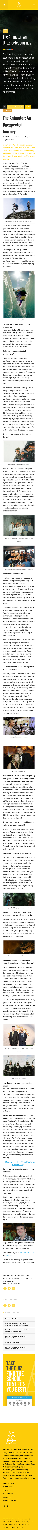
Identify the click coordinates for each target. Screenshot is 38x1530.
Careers (31, 137)
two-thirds (20, 1278)
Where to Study (8, 1483)
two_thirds (28, 1278)
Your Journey (8, 1494)
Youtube (23, 1253)
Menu (34, 5)
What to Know (8, 1487)
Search (4, 5)
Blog (26, 137)
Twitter (8, 1255)
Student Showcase (9, 1501)
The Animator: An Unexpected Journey (17, 124)
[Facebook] (4, 1506)
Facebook (30, 1253)
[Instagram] (7, 1506)
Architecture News (19, 137)
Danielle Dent (10, 140)
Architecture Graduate (22, 1275)
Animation (10, 1275)
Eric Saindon (12, 1278)
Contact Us (7, 1497)
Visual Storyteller (8, 1281)
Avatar (5, 1278)
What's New (7, 1490)
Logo (19, 5)
